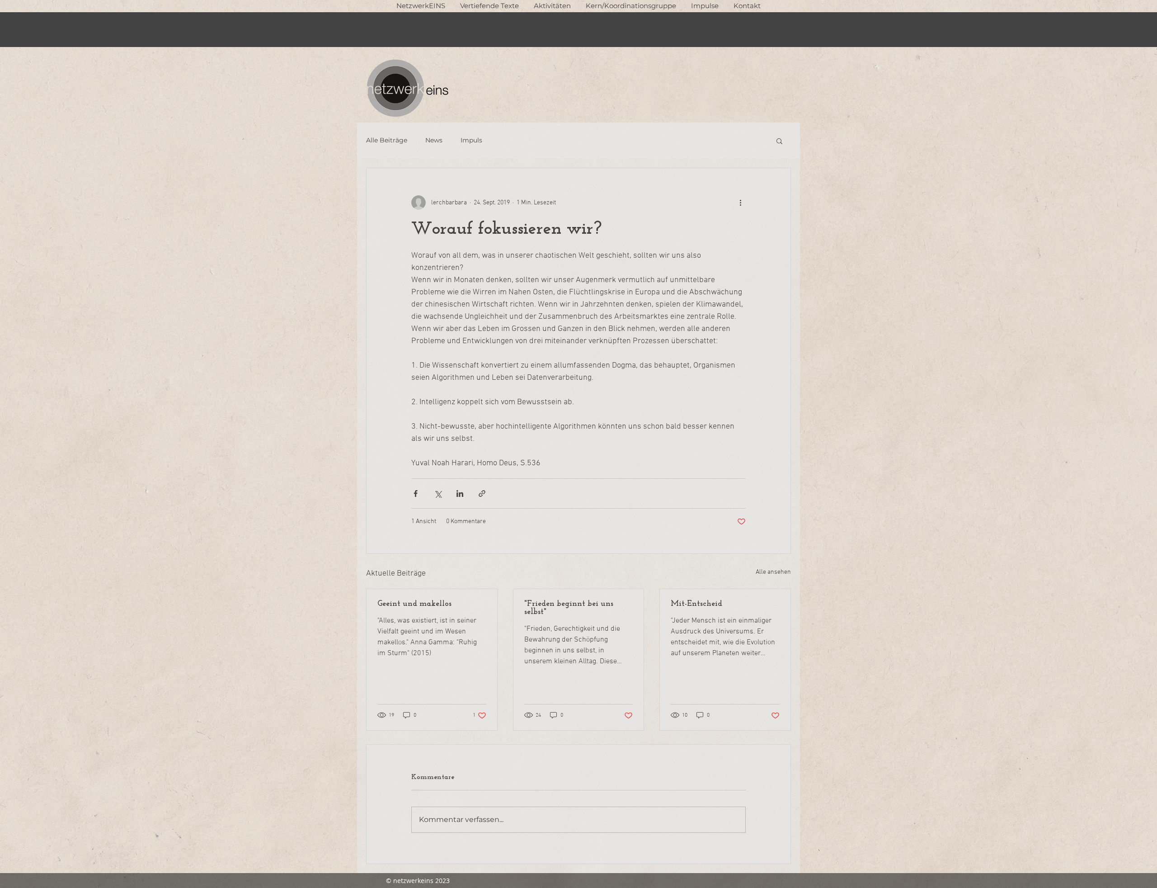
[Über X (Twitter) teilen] (437, 493)
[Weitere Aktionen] (740, 202)
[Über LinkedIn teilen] (460, 493)
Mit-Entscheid (696, 604)
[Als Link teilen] (482, 493)
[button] (489, 5)
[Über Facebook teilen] (415, 493)
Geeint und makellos (414, 604)
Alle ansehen (773, 572)
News (433, 140)
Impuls (471, 140)
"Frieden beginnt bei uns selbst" (568, 608)
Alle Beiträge (386, 140)
